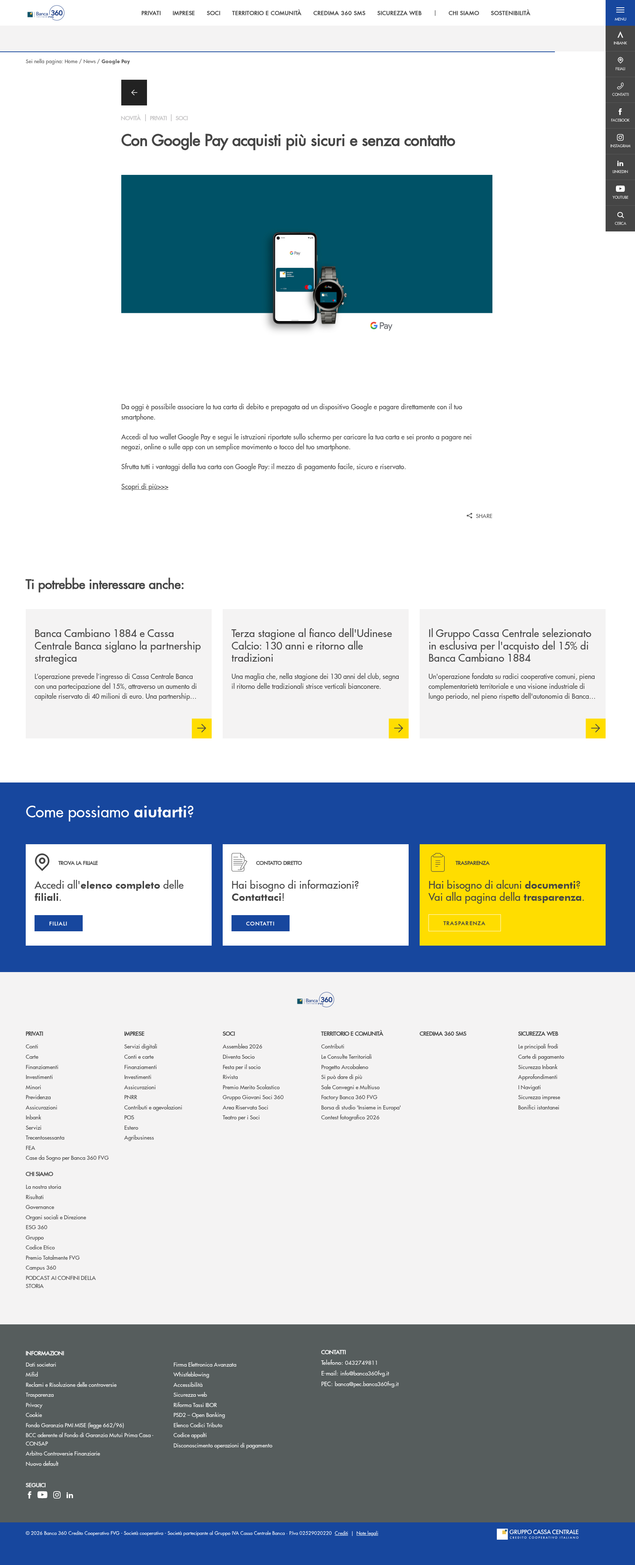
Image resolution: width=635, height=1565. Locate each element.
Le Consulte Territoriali (346, 1056)
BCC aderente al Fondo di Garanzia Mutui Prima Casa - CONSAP (90, 1439)
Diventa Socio (239, 1056)
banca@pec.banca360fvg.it (367, 1384)
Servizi (34, 1127)
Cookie (34, 1414)
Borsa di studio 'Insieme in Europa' (361, 1107)
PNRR (130, 1097)
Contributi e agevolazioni (153, 1107)
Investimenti (39, 1076)
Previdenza (38, 1097)
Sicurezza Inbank (537, 1067)
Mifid (32, 1374)
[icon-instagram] (57, 1495)
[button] (620, 13)
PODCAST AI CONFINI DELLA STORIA (61, 1282)
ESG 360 (36, 1227)
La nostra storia (43, 1186)
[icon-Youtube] (42, 1495)
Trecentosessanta (45, 1137)
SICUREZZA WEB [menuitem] (399, 13)
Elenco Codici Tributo (225, 1425)
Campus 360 (41, 1267)
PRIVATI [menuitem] (151, 13)
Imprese (134, 1033)
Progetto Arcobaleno (344, 1067)
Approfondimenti (537, 1076)
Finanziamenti (42, 1067)
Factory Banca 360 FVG (349, 1097)
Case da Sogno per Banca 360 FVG (67, 1157)
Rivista (230, 1076)
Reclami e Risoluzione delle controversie (71, 1384)
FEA (30, 1147)
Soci (229, 1033)
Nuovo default (42, 1463)
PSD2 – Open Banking (226, 1414)
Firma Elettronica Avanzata (204, 1364)
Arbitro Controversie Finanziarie (90, 1453)
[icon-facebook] (30, 1495)
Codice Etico (40, 1247)
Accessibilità (187, 1384)
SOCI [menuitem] (213, 13)
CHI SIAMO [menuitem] (464, 13)
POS (129, 1117)
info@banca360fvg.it (364, 1373)
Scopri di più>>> (144, 486)
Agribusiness (139, 1137)
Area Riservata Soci (245, 1107)
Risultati (35, 1197)
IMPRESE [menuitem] (184, 13)
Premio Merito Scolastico (251, 1087)
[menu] (336, 13)
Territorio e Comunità (352, 1033)
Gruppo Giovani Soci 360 (253, 1097)
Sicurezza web (538, 1033)
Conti (32, 1046)
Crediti (341, 1532)
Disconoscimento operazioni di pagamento (222, 1445)
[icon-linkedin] (69, 1495)
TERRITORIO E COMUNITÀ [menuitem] (267, 13)
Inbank (33, 1117)
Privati (34, 1033)
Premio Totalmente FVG (53, 1257)
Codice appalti (190, 1435)
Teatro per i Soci (241, 1117)
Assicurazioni (41, 1107)
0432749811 (361, 1362)
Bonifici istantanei (538, 1107)
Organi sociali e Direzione (56, 1217)
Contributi (332, 1046)
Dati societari (41, 1364)
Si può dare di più (341, 1076)
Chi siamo (39, 1173)
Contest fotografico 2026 (350, 1117)
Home (71, 61)
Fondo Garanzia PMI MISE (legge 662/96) (94, 1425)
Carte (32, 1056)
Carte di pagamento (541, 1056)
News (89, 61)
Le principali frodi (538, 1046)
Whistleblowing (219, 1374)
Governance (40, 1206)
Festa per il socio (242, 1067)
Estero (131, 1127)
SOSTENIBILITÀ (510, 13)
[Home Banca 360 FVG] (46, 13)
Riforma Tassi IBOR (222, 1404)
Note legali (367, 1532)
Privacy (34, 1404)
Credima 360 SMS (443, 1033)
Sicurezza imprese (539, 1097)
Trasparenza (40, 1394)
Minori (33, 1087)
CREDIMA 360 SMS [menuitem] (339, 13)
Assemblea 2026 (242, 1046)
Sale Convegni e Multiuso (350, 1087)
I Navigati (529, 1087)
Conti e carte (139, 1056)
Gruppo (35, 1237)
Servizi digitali (140, 1046)
